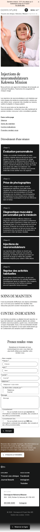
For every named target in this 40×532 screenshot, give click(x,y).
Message (4, 395)
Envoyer (9, 431)
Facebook (24, 476)
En (4, 467)
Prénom (5, 361)
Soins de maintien (8, 124)
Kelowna (18, 14)
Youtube (24, 483)
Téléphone (5, 381)
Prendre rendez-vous (9, 130)
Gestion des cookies (17, 515)
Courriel (4, 375)
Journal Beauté (7, 480)
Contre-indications (8, 127)
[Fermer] (38, 1)
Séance (4, 120)
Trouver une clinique (7, 14)
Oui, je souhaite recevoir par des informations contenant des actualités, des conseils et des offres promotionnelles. (20, 414)
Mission (25, 14)
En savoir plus (20, 5)
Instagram (24, 480)
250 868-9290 (9, 503)
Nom (4, 367)
